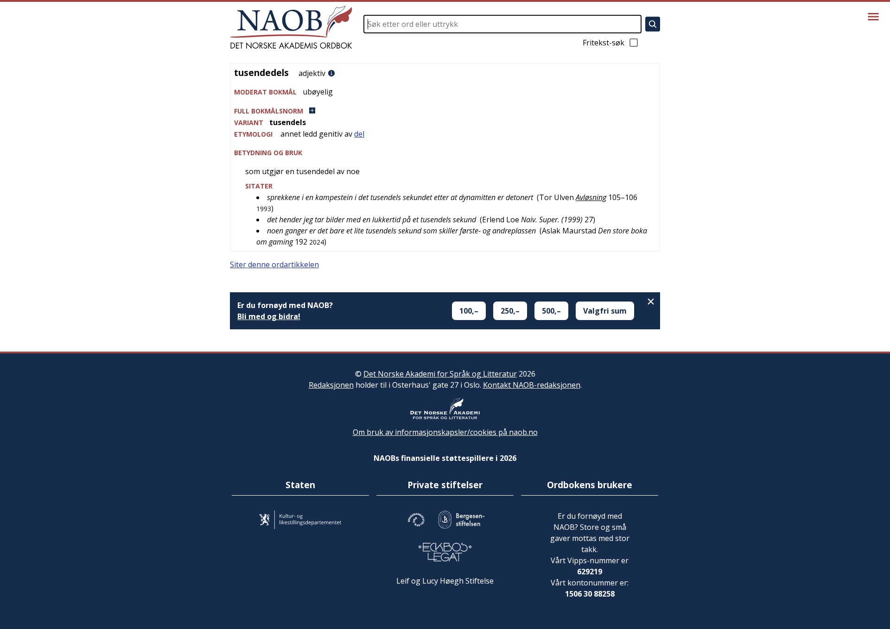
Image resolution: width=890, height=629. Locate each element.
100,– (468, 311)
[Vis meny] (873, 17)
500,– (551, 311)
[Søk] (652, 24)
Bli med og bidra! (268, 316)
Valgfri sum (605, 311)
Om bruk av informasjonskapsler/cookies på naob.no (445, 432)
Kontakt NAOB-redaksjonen (531, 385)
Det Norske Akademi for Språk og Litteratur (440, 374)
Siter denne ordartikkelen (274, 264)
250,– (510, 311)
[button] (445, 111)
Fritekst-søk (603, 43)
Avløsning (591, 197)
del (359, 134)
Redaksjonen (331, 385)
